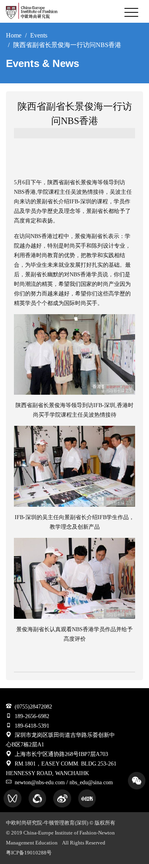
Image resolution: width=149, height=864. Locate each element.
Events (38, 35)
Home (13, 35)
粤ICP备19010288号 (29, 853)
